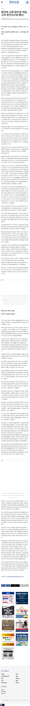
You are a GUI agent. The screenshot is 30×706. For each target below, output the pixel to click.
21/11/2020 (3, 18)
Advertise (3, 691)
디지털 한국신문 (5, 676)
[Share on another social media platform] (24, 585)
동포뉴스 (18, 678)
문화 (17, 676)
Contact (3, 693)
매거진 (17, 682)
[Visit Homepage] (14, 2)
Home (2, 8)
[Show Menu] (2, 2)
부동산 (2, 674)
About (2, 689)
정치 (6, 8)
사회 (2, 680)
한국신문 (6, 700)
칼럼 (17, 680)
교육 (17, 674)
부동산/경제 (4, 682)
